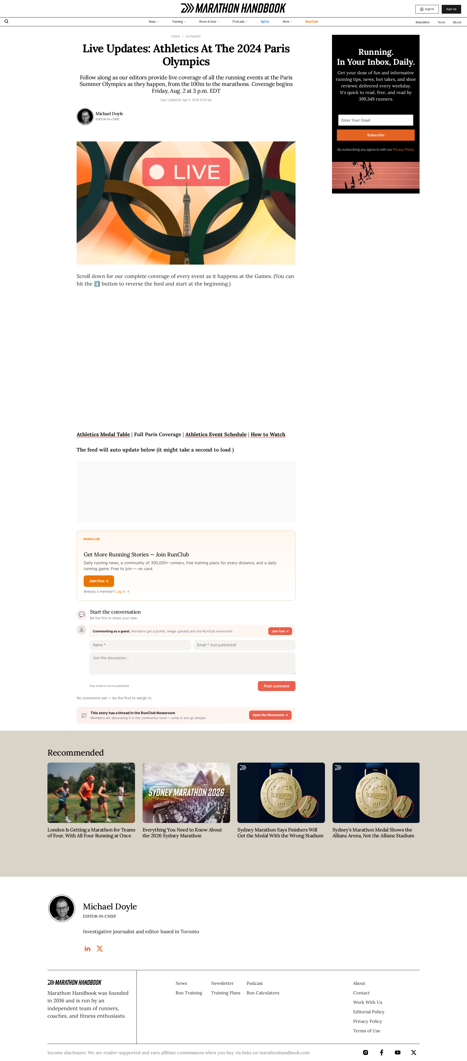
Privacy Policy (403, 149)
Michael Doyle (109, 113)
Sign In (429, 9)
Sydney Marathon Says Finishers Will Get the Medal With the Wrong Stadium (280, 833)
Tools (441, 22)
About (457, 22)
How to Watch (268, 434)
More (286, 21)
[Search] (6, 22)
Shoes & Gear (207, 21)
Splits (265, 21)
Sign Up (451, 9)
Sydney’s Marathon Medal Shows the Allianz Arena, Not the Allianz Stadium (373, 833)
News (152, 21)
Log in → (122, 591)
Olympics (193, 36)
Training (177, 21)
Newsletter (423, 22)
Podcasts (238, 21)
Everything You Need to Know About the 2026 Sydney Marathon (182, 833)
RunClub (311, 21)
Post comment (276, 686)
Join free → (99, 581)
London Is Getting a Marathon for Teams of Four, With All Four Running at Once (91, 833)
